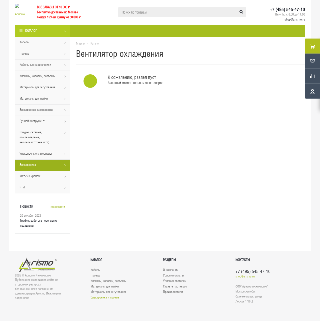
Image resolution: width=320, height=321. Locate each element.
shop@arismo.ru (294, 19)
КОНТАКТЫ (243, 260)
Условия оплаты (173, 275)
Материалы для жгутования (108, 292)
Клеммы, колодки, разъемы (108, 281)
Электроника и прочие (104, 297)
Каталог (31, 31)
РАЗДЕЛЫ (169, 260)
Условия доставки (174, 281)
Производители (173, 292)
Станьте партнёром (175, 286)
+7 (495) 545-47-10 (287, 9)
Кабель (95, 270)
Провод (95, 275)
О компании (170, 270)
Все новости (57, 207)
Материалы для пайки (104, 286)
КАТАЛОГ (96, 260)
